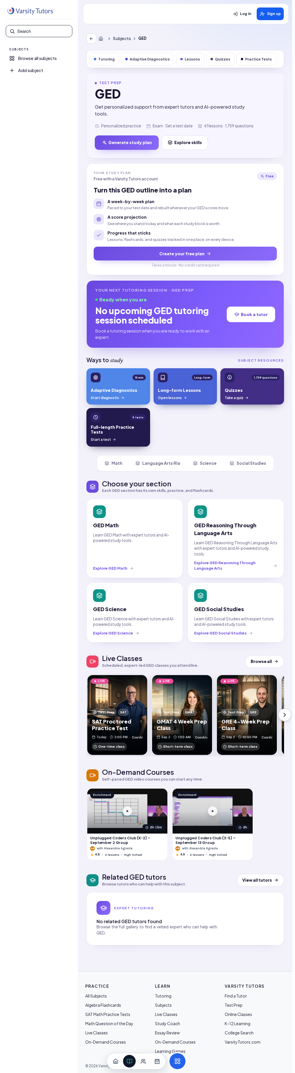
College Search (239, 1032)
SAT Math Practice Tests (107, 1014)
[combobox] (43, 31)
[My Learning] (129, 1061)
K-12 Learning (237, 1023)
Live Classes (96, 1032)
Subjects (122, 38)
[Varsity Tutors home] (30, 11)
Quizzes (222, 59)
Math (116, 463)
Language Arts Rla (161, 463)
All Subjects (96, 995)
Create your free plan (182, 253)
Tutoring (106, 59)
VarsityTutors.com (242, 1041)
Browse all (261, 661)
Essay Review (167, 1032)
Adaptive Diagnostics (150, 59)
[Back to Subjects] (91, 38)
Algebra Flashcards (103, 1005)
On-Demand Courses (105, 1041)
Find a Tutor (236, 995)
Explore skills (188, 142)
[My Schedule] (157, 1061)
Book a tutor (254, 314)
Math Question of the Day (109, 1023)
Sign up (274, 14)
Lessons (192, 59)
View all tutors (257, 880)
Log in (245, 14)
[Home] (102, 38)
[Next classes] (284, 715)
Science (208, 463)
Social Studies (251, 463)
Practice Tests (258, 59)
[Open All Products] (177, 1061)
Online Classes (238, 1014)
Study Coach (167, 1023)
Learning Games (170, 1051)
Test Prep (234, 1005)
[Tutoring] (143, 1061)
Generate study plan (130, 142)
